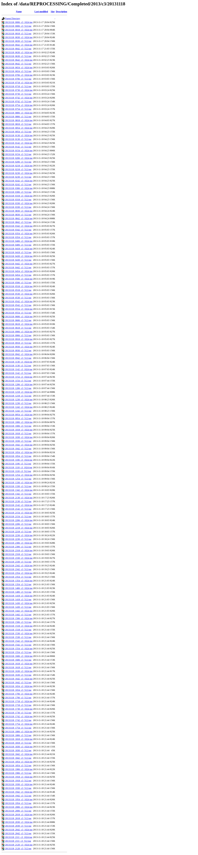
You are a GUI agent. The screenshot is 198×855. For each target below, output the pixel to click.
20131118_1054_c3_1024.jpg (18, 452)
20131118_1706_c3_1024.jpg (18, 694)
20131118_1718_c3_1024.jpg (18, 701)
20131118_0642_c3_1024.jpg (18, 60)
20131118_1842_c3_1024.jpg (18, 754)
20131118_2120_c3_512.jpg (18, 848)
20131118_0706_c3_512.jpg (18, 79)
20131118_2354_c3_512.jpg (18, 577)
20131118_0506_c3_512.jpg (18, 282)
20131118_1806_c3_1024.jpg (18, 731)
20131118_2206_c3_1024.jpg (18, 520)
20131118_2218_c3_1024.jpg (18, 528)
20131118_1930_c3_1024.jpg (18, 784)
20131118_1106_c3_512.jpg (18, 463)
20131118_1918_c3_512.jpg (18, 780)
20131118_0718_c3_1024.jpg (18, 82)
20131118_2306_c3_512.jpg (18, 546)
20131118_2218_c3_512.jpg (18, 531)
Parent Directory (12, 18)
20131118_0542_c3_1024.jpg (18, 301)
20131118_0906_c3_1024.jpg (18, 331)
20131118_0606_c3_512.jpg (18, 320)
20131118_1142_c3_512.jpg (18, 373)
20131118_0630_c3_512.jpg (18, 56)
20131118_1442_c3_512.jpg (18, 614)
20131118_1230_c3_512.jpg (18, 403)
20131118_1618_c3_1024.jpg (18, 663)
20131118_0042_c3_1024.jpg (18, 45)
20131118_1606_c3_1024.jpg (18, 656)
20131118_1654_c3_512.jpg (18, 690)
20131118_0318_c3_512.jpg (18, 199)
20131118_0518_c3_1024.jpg (18, 286)
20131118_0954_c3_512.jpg (18, 418)
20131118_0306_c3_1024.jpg (18, 188)
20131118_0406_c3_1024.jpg (18, 241)
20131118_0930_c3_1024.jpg (18, 347)
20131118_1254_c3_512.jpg (18, 479)
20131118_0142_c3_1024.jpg (18, 143)
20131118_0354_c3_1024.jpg (18, 233)
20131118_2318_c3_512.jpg (18, 554)
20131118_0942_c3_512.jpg (18, 358)
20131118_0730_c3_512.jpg (18, 94)
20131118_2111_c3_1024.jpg (18, 837)
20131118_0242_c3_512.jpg (18, 184)
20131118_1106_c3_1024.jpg (18, 460)
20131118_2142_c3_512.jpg (18, 509)
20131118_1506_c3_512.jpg (18, 622)
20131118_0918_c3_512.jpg (18, 343)
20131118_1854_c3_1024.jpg (18, 762)
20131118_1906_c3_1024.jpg (18, 769)
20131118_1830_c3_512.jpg (18, 750)
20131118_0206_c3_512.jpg (18, 162)
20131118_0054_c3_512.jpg (18, 131)
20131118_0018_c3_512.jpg (18, 33)
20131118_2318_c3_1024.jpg (18, 550)
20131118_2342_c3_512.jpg (18, 569)
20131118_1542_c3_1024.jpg (18, 641)
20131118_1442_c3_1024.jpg (18, 611)
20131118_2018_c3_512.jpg (18, 818)
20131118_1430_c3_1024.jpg (18, 603)
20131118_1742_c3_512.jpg (18, 720)
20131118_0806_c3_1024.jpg (18, 113)
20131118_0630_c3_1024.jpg (18, 52)
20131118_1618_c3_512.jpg (18, 667)
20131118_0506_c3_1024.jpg (18, 279)
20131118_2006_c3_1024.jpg (18, 807)
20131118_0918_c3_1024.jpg (18, 339)
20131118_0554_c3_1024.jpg (18, 309)
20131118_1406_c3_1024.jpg (18, 588)
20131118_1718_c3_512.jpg (18, 705)
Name (19, 11)
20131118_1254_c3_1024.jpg (18, 475)
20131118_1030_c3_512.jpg (18, 441)
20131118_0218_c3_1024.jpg (18, 165)
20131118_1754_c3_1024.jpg (18, 724)
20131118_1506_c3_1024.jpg (18, 618)
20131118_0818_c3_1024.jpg (18, 120)
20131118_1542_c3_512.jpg (18, 645)
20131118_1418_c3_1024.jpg (18, 596)
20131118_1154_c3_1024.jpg (18, 377)
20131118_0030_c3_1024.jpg (18, 37)
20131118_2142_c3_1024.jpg (18, 505)
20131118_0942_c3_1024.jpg (18, 354)
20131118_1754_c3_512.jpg (18, 728)
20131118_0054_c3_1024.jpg (18, 128)
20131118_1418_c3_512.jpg (18, 599)
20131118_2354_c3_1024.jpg (18, 573)
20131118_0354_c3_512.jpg (18, 237)
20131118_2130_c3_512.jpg (18, 501)
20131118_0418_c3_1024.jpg (18, 248)
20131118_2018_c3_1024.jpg (18, 814)
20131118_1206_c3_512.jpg (18, 388)
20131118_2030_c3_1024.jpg (18, 822)
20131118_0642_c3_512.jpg (18, 64)
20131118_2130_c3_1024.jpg (18, 497)
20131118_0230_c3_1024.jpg (18, 173)
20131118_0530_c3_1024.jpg (18, 294)
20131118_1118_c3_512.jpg (18, 471)
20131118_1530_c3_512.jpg (18, 637)
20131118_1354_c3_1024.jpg (18, 580)
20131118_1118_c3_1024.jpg (18, 467)
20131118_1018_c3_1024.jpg (18, 430)
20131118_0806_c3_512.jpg (18, 116)
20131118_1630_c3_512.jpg (18, 675)
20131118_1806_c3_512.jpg (18, 735)
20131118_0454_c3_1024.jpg (18, 271)
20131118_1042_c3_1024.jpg (18, 445)
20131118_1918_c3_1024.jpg (18, 777)
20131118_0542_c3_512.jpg (18, 305)
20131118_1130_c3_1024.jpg (18, 362)
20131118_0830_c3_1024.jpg (18, 211)
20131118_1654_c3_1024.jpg (18, 686)
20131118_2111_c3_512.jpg (18, 841)
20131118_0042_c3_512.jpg (18, 48)
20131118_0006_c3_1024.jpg (18, 22)
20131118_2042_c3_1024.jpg (18, 829)
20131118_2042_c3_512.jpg (18, 833)
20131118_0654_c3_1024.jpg (18, 67)
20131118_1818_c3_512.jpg (18, 743)
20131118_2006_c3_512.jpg (18, 811)
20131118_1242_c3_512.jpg (18, 411)
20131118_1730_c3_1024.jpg (18, 709)
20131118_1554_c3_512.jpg (18, 652)
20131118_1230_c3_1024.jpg (18, 399)
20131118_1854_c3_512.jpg (18, 765)
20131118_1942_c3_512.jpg (18, 795)
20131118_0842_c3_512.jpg (18, 222)
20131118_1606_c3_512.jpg (18, 660)
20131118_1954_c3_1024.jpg (18, 799)
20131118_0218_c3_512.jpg (18, 169)
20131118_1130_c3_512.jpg (18, 365)
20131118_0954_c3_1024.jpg (18, 414)
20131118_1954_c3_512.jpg (18, 803)
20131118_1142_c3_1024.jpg (18, 369)
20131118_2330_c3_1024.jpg (18, 558)
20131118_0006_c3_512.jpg (18, 26)
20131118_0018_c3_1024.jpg (18, 30)
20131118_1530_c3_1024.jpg (18, 633)
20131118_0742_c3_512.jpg (18, 101)
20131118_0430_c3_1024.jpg (18, 256)
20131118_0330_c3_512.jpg (18, 207)
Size (53, 11)
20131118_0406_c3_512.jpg (18, 245)
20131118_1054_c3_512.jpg (18, 456)
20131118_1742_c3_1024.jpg (18, 716)
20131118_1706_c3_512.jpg (18, 697)
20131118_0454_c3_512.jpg (18, 275)
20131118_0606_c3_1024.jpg (18, 316)
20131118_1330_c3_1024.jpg (18, 482)
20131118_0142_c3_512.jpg (18, 147)
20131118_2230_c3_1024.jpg (18, 535)
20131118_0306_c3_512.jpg (18, 192)
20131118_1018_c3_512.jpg (18, 433)
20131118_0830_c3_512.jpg (18, 214)
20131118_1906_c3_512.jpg (18, 773)
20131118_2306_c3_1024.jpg (18, 543)
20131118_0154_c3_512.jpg (18, 154)
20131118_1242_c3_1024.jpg (18, 407)
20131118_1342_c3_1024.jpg (18, 490)
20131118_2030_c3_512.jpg (18, 826)
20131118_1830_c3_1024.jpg (18, 746)
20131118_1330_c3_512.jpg (18, 486)
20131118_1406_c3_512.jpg (18, 592)
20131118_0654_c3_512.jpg (18, 71)
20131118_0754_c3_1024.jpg (18, 105)
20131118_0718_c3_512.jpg (18, 86)
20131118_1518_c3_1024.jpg (18, 626)
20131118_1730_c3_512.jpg (18, 712)
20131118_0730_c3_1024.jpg (18, 90)
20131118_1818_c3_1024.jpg (18, 739)
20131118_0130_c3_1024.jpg (18, 135)
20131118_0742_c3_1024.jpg (18, 97)
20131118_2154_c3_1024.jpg (18, 513)
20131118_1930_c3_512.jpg (18, 788)
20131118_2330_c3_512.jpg (18, 562)
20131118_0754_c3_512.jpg (18, 109)
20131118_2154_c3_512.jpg (18, 516)
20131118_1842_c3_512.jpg (18, 758)
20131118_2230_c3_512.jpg (18, 539)
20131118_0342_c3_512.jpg (18, 230)
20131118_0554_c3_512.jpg (18, 313)
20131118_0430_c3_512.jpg (18, 260)
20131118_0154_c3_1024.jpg (18, 150)
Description (61, 11)
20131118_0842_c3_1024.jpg (18, 218)
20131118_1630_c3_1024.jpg (18, 671)
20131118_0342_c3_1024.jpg (18, 226)
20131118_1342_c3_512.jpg (18, 494)
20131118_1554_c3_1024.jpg (18, 648)
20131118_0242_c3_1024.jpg (18, 181)
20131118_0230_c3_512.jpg (18, 177)
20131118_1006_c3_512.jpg (18, 426)
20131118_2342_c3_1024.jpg (18, 565)
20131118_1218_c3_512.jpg (18, 396)
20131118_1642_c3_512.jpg (18, 682)
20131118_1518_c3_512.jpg (18, 629)
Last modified (41, 11)
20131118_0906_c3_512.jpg (18, 335)
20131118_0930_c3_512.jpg (18, 350)
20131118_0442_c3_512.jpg (18, 267)
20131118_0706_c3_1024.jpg (18, 75)
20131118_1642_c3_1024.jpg (18, 679)
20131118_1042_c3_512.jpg (18, 448)
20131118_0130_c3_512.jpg (18, 139)
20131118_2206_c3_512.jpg (18, 524)
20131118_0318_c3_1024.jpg (18, 196)
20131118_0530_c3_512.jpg (18, 297)
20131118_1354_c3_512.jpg (18, 584)
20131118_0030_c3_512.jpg (18, 41)
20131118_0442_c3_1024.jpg (18, 264)
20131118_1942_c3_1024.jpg (18, 792)
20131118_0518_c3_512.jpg (18, 290)
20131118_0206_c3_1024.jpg (18, 158)
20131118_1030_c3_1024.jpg (18, 437)
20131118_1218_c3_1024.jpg (18, 392)
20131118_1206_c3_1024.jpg (18, 384)
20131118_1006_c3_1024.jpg (18, 422)
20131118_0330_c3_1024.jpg (18, 203)
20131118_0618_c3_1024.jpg (18, 324)
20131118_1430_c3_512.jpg (18, 607)
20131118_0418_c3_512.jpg (18, 252)
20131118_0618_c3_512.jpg (18, 328)
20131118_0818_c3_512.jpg (18, 124)
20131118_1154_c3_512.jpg (18, 380)
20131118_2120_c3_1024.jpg (18, 845)
